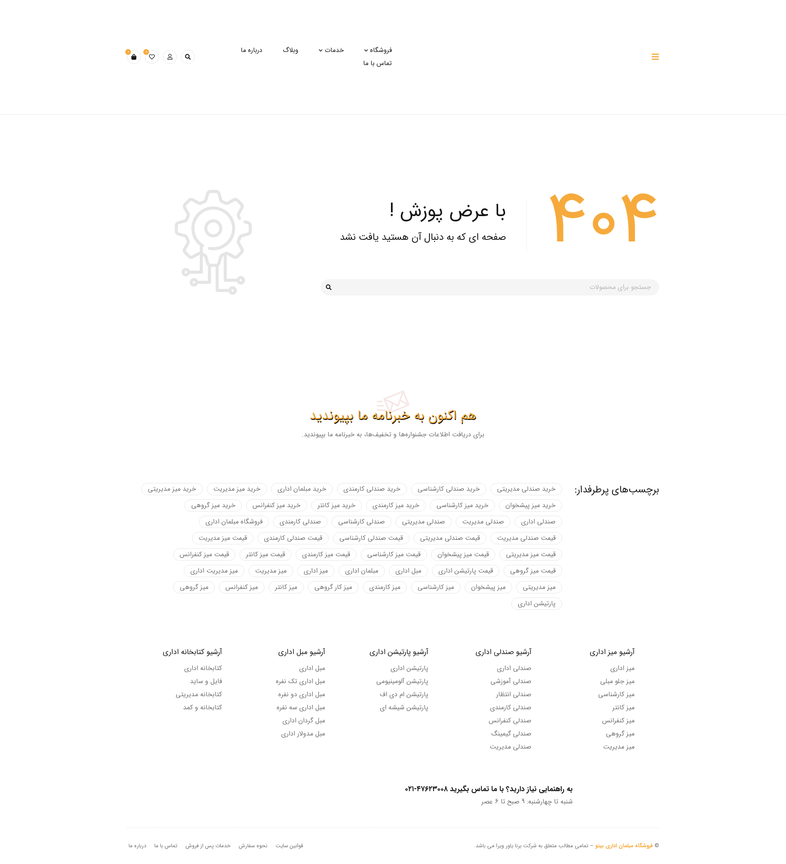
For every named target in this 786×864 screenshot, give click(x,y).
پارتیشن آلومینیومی (402, 681)
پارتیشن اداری (537, 603)
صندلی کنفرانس (510, 720)
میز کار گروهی (333, 587)
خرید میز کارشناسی (462, 505)
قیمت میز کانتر (265, 554)
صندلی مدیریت (483, 522)
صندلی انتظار (513, 694)
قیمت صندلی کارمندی (293, 538)
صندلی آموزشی (510, 681)
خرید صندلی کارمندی (371, 489)
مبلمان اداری (361, 571)
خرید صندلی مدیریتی (526, 489)
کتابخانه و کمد (202, 707)
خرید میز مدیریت (236, 489)
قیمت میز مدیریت (223, 538)
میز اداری (316, 571)
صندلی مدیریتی (423, 522)
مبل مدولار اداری (303, 734)
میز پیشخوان (488, 587)
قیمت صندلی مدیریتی (450, 538)
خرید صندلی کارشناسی (449, 489)
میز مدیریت (271, 571)
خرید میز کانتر (336, 505)
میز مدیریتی (539, 587)
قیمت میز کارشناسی (393, 554)
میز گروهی (194, 587)
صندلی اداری (538, 522)
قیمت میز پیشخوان (463, 554)
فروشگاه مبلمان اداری (234, 522)
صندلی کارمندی (300, 522)
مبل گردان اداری (303, 720)
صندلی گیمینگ (511, 734)
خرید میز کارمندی (396, 505)
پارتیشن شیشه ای (404, 707)
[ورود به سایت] (170, 57)
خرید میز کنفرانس (276, 505)
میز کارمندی (384, 587)
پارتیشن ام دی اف (404, 694)
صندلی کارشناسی (361, 522)
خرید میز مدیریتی (172, 489)
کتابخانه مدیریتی (199, 694)
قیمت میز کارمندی (326, 554)
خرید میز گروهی (213, 505)
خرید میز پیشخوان (531, 505)
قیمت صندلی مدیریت (526, 538)
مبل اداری (408, 571)
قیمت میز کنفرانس (204, 554)
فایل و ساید (206, 681)
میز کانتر (286, 587)
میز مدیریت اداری (214, 571)
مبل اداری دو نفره (301, 694)
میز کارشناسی (436, 587)
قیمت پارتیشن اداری (465, 571)
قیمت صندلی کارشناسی (371, 538)
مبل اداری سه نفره (301, 707)
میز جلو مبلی (617, 681)
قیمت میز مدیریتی (531, 554)
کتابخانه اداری (203, 668)
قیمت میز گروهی (533, 571)
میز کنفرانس (242, 587)
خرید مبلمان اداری (302, 489)
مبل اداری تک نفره (300, 681)
